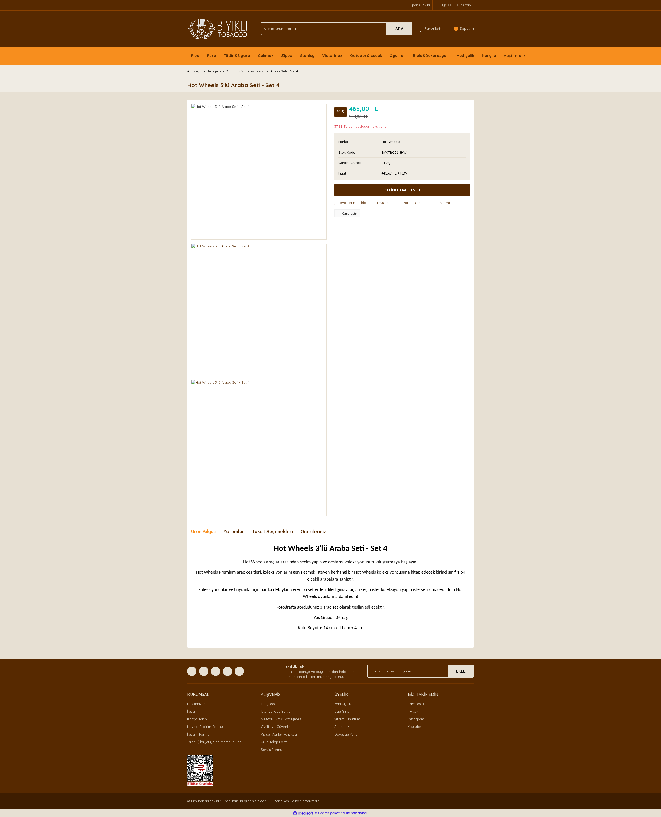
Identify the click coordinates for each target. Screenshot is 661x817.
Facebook (416, 704)
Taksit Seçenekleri (272, 531)
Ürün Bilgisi (203, 531)
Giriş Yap (464, 5)
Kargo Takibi (197, 719)
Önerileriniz (313, 531)
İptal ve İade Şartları (277, 711)
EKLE (461, 671)
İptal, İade (268, 704)
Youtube (414, 726)
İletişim (192, 711)
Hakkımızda (196, 704)
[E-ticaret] (330, 813)
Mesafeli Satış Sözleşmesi (281, 719)
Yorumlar (233, 531)
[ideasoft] (303, 813)
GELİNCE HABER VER (402, 190)
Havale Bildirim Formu (205, 726)
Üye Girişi (342, 711)
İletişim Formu (198, 734)
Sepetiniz (341, 726)
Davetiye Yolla (345, 734)
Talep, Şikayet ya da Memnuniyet (214, 742)
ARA (399, 28)
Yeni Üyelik (343, 704)
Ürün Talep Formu (275, 742)
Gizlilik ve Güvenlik (275, 726)
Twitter (413, 711)
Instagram (416, 719)
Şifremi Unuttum (347, 719)
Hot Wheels (391, 142)
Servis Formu (271, 749)
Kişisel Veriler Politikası (279, 734)
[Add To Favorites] (350, 203)
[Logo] (217, 28)
